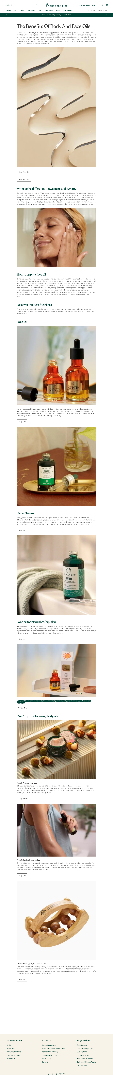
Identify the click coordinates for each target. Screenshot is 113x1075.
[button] (15, 10)
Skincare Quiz (82, 1065)
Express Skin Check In (85, 1059)
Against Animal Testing (50, 1052)
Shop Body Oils (24, 179)
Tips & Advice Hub (13, 1055)
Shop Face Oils (24, 172)
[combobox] (21, 5)
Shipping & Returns (14, 1052)
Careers (45, 1062)
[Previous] (7, 15)
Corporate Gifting (83, 1055)
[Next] (106, 15)
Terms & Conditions (49, 1045)
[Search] (36, 5)
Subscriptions (82, 1052)
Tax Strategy (46, 1059)
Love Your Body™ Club (85, 1049)
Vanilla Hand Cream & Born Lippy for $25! (56, 15)
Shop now (22, 422)
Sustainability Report (49, 1055)
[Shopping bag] (106, 5)
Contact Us (11, 1059)
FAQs (9, 1045)
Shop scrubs (23, 799)
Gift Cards (11, 1049)
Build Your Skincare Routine (87, 1062)
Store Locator (82, 1045)
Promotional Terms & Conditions (53, 1049)
